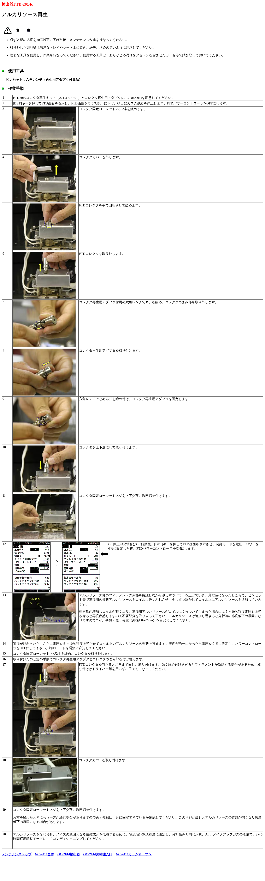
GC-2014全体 (44, 854)
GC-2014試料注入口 (97, 854)
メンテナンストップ (16, 854)
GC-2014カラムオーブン (134, 854)
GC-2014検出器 (68, 854)
